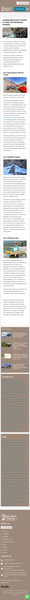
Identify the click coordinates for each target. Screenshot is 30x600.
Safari (14, 416)
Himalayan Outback (9, 462)
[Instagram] (18, 3)
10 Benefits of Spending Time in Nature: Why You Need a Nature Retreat (20, 356)
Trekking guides (15, 488)
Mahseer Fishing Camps (17, 409)
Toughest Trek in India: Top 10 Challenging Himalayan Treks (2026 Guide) (20, 345)
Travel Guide (20, 420)
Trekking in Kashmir (15, 490)
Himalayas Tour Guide (10, 399)
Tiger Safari (6, 485)
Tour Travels (10, 420)
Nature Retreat (7, 413)
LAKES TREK (10, 406)
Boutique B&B (17, 383)
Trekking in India (15, 423)
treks (4, 497)
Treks (24, 423)
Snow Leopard (21, 478)
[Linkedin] (24, 3)
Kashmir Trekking (11, 404)
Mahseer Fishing (8, 471)
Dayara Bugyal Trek (19, 445)
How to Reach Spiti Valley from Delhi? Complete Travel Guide (20, 366)
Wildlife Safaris (11, 504)
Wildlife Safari (7, 502)
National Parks (17, 411)
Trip (3, 425)
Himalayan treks (14, 397)
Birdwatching (7, 383)
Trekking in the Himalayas (11, 492)
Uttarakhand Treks (16, 425)
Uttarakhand (11, 497)
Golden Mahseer (14, 390)
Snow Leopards (18, 418)
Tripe (7, 425)
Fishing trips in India (15, 447)
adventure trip (7, 443)
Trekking (5, 423)
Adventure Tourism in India (12, 380)
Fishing (20, 387)
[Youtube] (27, 3)
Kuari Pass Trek (17, 469)
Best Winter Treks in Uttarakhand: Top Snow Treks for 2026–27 (20, 334)
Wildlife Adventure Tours (11, 428)
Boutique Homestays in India (13, 385)
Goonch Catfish (20, 392)
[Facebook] (21, 3)
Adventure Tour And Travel (11, 440)
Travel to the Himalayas (19, 485)
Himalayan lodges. (10, 117)
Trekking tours (18, 495)
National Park (7, 411)
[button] (27, 9)
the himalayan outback (15, 483)
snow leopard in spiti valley (12, 480)
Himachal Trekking (9, 394)
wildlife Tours (12, 430)
